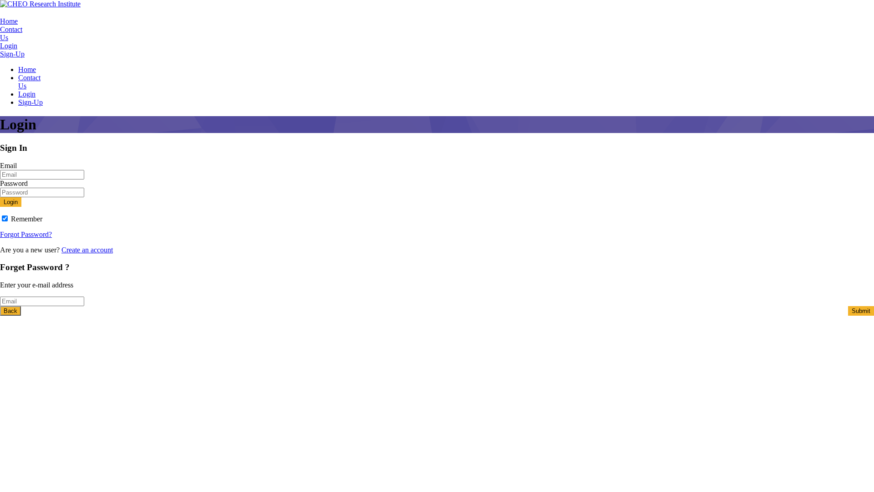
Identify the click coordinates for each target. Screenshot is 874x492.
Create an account (87, 250)
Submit (861, 311)
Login (8, 46)
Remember (26, 219)
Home (9, 21)
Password (14, 183)
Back (10, 311)
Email (8, 165)
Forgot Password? (26, 234)
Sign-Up (12, 54)
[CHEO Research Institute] (40, 4)
